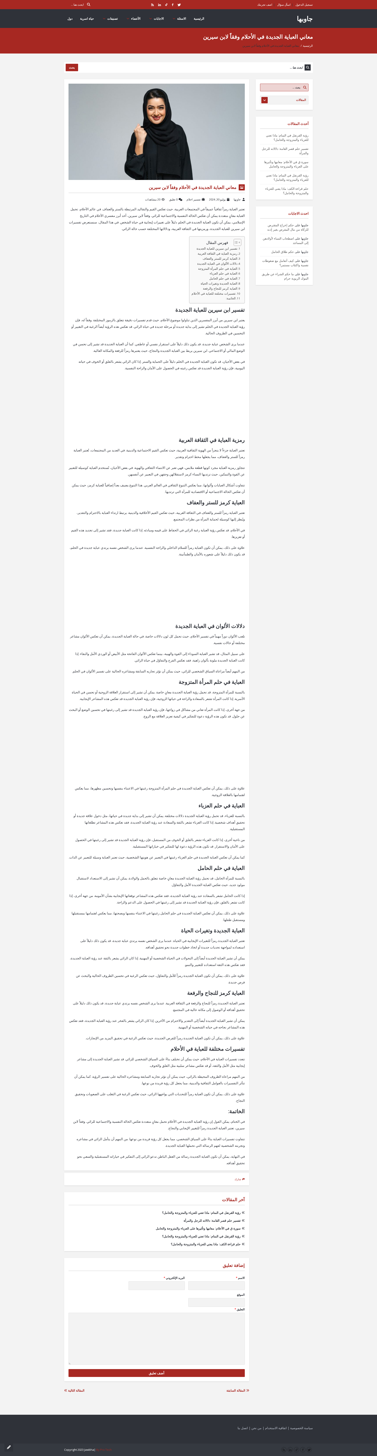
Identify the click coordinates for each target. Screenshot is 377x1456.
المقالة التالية (75, 1390)
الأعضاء (136, 18)
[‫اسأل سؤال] (8, 1447)
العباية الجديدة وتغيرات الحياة (219, 283)
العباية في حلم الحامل (223, 278)
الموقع (241, 1295)
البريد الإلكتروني (174, 1278)
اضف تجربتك (264, 5)
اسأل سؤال (284, 5)
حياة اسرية (87, 18)
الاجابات (159, 18)
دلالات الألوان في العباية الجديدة (217, 264)
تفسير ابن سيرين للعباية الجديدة (217, 248)
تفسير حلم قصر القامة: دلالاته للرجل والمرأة (212, 1220)
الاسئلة (181, 18)
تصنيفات (112, 18)
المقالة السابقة (236, 1390)
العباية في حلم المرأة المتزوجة (217, 269)
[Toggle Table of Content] (235, 242)
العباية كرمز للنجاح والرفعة (220, 288)
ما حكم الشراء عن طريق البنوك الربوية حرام (285, 276)
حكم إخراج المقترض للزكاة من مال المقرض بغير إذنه (287, 227)
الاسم (240, 1278)
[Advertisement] (157, 406)
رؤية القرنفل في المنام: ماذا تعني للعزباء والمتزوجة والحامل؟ (201, 1213)
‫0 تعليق (173, 199)
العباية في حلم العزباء (223, 273)
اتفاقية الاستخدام (276, 1428)
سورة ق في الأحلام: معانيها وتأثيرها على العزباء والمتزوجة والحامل (198, 1228)
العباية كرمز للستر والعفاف (220, 259)
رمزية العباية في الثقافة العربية (217, 254)
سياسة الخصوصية (301, 1428)
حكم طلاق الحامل (282, 252)
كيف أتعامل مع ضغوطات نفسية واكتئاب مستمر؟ (285, 263)
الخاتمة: (231, 298)
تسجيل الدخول (304, 5)
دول (69, 18)
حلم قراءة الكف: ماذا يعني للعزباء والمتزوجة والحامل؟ (206, 1244)
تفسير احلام (194, 199)
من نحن (256, 1428)
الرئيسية (199, 18)
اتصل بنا (243, 1428)
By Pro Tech (104, 1450)
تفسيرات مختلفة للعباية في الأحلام (214, 293)
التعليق (240, 1309)
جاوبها (305, 18)
